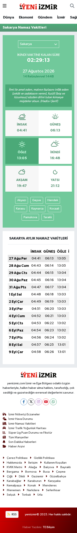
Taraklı (47, 217)
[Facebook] (23, 401)
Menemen (14, 490)
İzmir (61, 17)
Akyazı (21, 200)
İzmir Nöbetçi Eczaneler (24, 414)
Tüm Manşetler (18, 437)
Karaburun (34, 480)
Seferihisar (53, 490)
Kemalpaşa (14, 485)
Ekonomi (26, 17)
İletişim (33, 462)
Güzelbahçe (58, 476)
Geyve (36, 200)
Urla (40, 494)
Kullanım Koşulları (55, 462)
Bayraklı (65, 467)
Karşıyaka (54, 480)
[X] (31, 401)
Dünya (8, 17)
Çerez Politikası (17, 457)
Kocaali (54, 208)
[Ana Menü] (5, 6)
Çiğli (10, 476)
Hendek (52, 200)
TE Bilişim (49, 527)
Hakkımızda (14, 462)
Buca (46, 471)
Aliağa (33, 467)
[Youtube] (46, 401)
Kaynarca (37, 208)
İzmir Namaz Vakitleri (22, 423)
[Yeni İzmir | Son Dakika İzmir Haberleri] (38, 5)
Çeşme (61, 471)
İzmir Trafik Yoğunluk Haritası (27, 428)
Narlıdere (33, 490)
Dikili (22, 476)
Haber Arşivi (16, 446)
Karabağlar (14, 480)
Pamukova (30, 217)
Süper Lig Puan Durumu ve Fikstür (30, 432)
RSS (14, 514)
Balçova (49, 467)
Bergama (13, 471)
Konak (32, 485)
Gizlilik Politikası (44, 457)
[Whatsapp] (53, 401)
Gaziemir (37, 476)
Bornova (31, 471)
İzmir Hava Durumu (20, 418)
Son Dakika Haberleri (22, 441)
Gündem (45, 17)
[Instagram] (38, 401)
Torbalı (26, 494)
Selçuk (11, 494)
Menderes (50, 485)
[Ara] (72, 6)
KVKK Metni (14, 467)
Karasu (20, 208)
